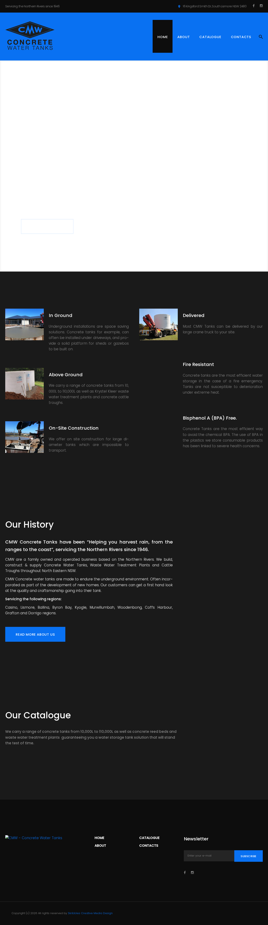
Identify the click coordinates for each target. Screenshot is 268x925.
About (183, 37)
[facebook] (254, 5)
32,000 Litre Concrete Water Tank (204, 767)
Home (162, 37)
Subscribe (248, 856)
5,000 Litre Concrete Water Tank (17, 770)
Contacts (241, 37)
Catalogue (210, 37)
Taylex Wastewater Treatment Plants (124, 770)
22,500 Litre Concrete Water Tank (141, 767)
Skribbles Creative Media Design (90, 913)
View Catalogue (47, 208)
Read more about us (35, 634)
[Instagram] (261, 5)
